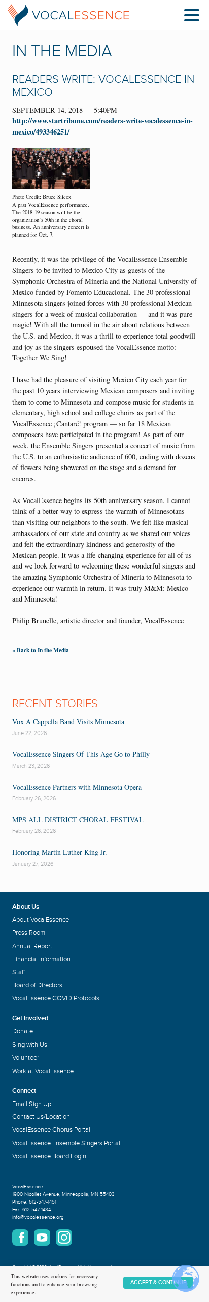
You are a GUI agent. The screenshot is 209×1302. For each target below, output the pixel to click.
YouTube (42, 1237)
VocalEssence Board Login (49, 1156)
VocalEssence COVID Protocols (55, 998)
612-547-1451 (42, 1202)
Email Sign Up (31, 1104)
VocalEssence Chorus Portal (51, 1130)
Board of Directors (37, 985)
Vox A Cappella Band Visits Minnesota (68, 721)
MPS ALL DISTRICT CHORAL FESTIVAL (78, 819)
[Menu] (194, 17)
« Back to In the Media (40, 650)
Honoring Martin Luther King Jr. (59, 852)
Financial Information (41, 959)
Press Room (28, 933)
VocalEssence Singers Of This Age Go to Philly (81, 754)
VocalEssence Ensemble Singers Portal (66, 1143)
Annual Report (32, 946)
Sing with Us (29, 1045)
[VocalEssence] (68, 15)
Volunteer (25, 1058)
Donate (22, 1031)
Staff (18, 972)
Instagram (64, 1237)
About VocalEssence (40, 920)
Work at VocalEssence (43, 1071)
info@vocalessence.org (38, 1217)
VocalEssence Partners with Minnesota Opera (77, 787)
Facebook (20, 1237)
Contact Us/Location (41, 1117)
